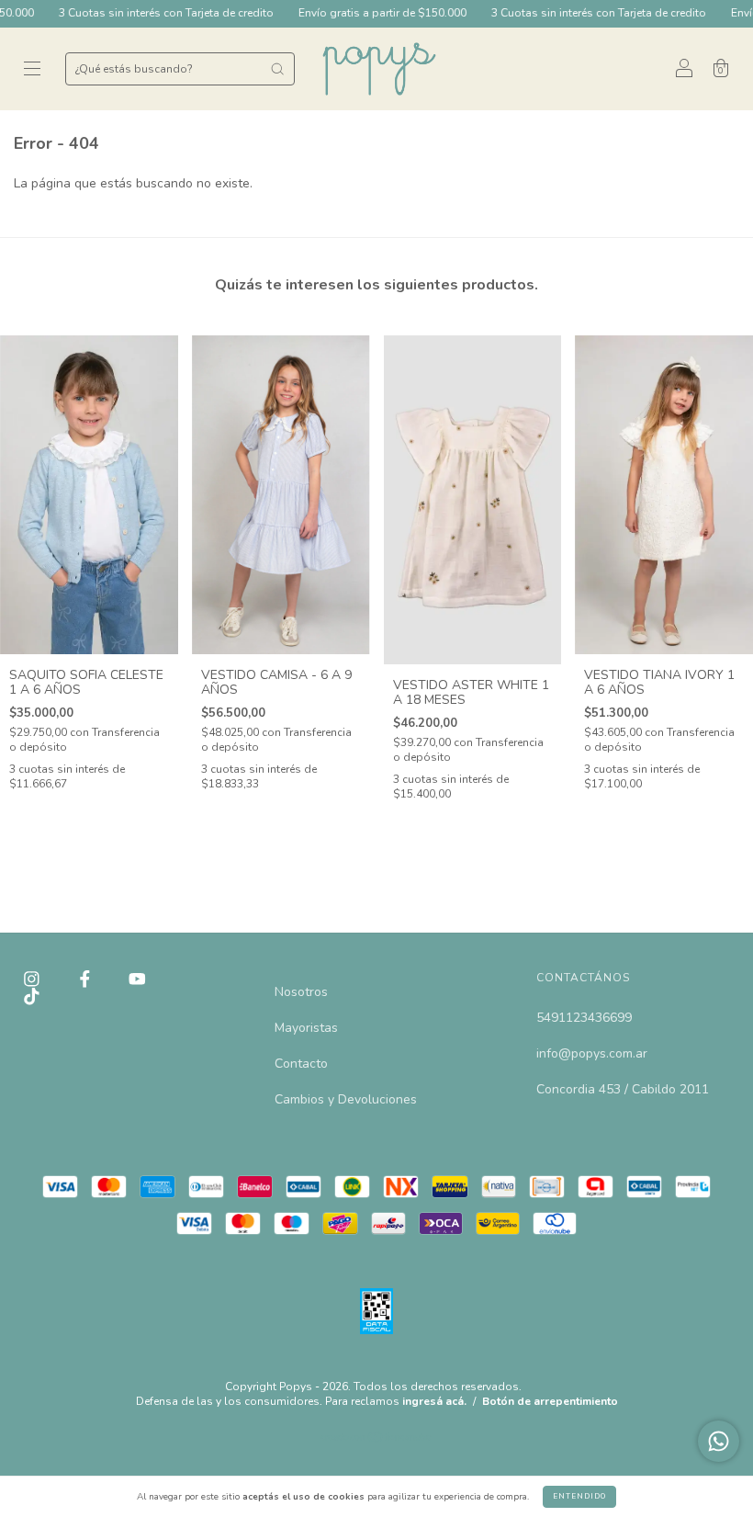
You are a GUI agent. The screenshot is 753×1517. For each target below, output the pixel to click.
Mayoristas (306, 1027)
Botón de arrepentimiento (550, 1401)
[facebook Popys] (87, 979)
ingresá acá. (434, 1401)
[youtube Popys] (137, 979)
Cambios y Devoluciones (346, 1099)
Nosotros (301, 992)
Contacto (301, 1063)
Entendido (579, 1496)
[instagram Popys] (33, 979)
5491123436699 (584, 1017)
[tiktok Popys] (32, 997)
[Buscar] (277, 69)
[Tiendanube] (377, 1439)
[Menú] (32, 70)
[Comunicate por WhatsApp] (718, 1441)
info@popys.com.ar (591, 1053)
